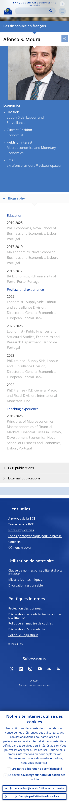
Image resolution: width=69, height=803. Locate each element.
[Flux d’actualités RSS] (58, 669)
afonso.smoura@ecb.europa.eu (36, 166)
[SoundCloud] (49, 669)
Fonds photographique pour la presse (35, 536)
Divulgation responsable (25, 585)
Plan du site (17, 644)
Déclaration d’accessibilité (26, 629)
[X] (12, 669)
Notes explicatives (21, 530)
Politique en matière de (30, 623)
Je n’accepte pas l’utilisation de (37, 796)
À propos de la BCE (21, 518)
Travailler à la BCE (21, 524)
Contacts (14, 542)
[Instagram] (30, 669)
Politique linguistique (23, 635)
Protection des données (25, 608)
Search (51, 11)
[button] (62, 3)
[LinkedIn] (21, 669)
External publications (24, 478)
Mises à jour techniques (25, 579)
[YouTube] (40, 669)
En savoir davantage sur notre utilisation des (36, 777)
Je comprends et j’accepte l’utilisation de (37, 788)
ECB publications (21, 468)
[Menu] (62, 11)
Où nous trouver (19, 547)
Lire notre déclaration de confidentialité (37, 769)
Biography (16, 198)
